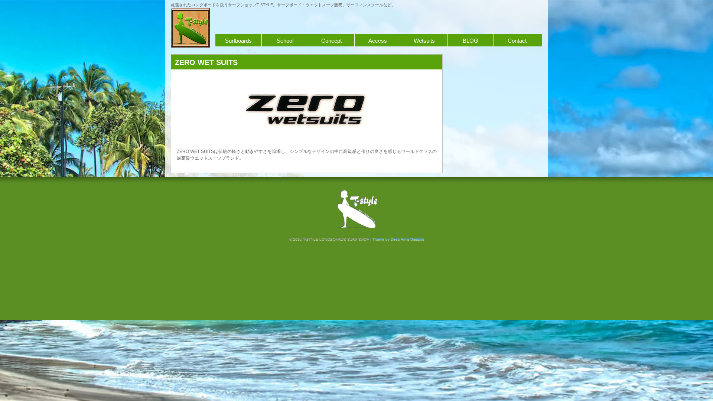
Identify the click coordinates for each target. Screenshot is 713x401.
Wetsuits (424, 41)
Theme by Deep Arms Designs (398, 239)
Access (377, 41)
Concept (331, 41)
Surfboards (238, 41)
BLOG (470, 41)
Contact (517, 41)
